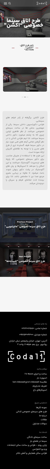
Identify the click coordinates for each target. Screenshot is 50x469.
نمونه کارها (41, 407)
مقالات (44, 419)
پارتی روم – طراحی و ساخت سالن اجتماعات (27, 445)
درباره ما (43, 415)
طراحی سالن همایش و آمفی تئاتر (31, 453)
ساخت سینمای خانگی (37, 437)
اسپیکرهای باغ (40, 390)
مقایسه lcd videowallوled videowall (30, 382)
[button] (5, 3)
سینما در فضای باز (38, 441)
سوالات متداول (40, 423)
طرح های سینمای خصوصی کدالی (31, 411)
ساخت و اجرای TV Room (35, 374)
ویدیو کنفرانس (39, 449)
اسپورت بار (42, 378)
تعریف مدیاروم (40, 386)
